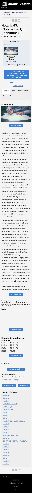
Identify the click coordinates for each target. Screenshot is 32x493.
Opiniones (7, 12)
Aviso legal (16, 480)
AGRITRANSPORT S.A (10, 435)
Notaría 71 (6, 458)
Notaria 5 (6, 452)
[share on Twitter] (16, 21)
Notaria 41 (6, 455)
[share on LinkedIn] (18, 21)
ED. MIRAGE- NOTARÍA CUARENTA (15, 441)
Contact (16, 486)
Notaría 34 (6, 398)
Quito (23, 12)
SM (16, 489)
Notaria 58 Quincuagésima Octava (14, 421)
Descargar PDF (16, 125)
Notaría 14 (6, 464)
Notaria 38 (6, 429)
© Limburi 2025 (9, 477)
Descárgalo (8, 306)
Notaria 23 (6, 415)
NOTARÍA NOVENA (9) (10, 404)
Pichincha (18, 12)
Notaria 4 (6, 412)
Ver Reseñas (23, 385)
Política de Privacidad (16, 483)
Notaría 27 (6, 418)
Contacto (4, 7)
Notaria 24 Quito (8, 409)
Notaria (13, 12)
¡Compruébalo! (9, 385)
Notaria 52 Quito (8, 407)
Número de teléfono (16, 369)
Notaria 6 (6, 427)
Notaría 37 (6, 449)
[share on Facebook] (13, 21)
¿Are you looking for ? (17, 74)
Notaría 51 (6, 395)
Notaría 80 (6, 438)
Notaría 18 (6, 444)
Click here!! (18, 85)
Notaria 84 (6, 401)
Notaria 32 (6, 461)
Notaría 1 (6, 432)
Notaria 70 (6, 447)
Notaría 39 (6, 424)
